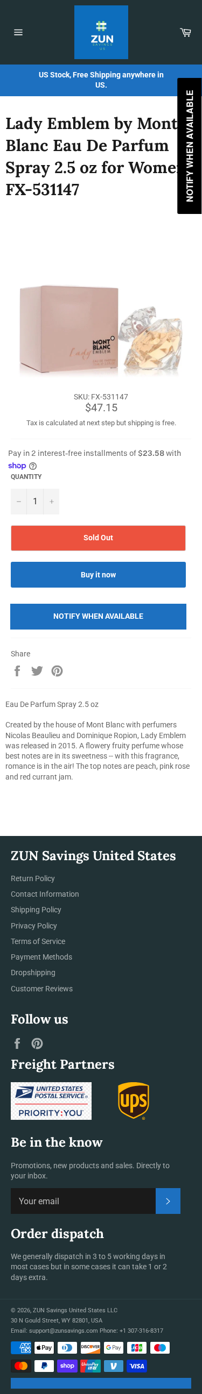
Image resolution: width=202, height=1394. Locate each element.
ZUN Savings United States (69, 1310)
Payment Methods (41, 957)
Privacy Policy (34, 925)
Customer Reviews (42, 988)
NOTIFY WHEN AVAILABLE (98, 616)
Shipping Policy (36, 909)
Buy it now (98, 574)
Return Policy (33, 878)
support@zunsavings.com (63, 1330)
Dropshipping (33, 972)
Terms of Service (38, 941)
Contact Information (45, 894)
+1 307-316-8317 (141, 1330)
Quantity (26, 477)
